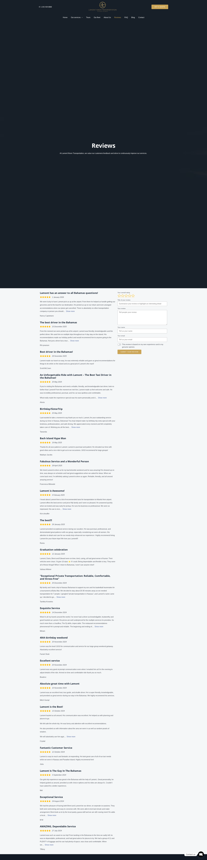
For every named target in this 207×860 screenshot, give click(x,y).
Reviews (117, 17)
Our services (76, 17)
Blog (133, 17)
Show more (70, 311)
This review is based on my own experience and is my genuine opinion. (142, 346)
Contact (141, 17)
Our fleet (97, 17)
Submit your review (129, 352)
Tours (88, 17)
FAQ (126, 17)
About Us (107, 17)
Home (65, 17)
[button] (159, 7)
